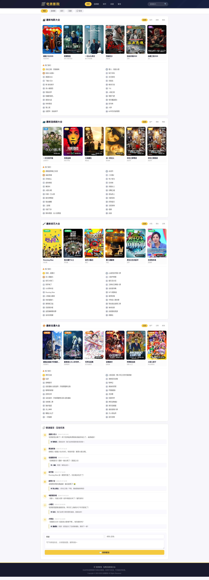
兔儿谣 (48, 107)
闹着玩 (111, 315)
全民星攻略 (112, 288)
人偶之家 (112, 92)
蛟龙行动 (112, 84)
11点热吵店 (49, 288)
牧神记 (111, 383)
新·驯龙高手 (50, 84)
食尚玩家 (112, 307)
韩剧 (163, 122)
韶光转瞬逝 (49, 198)
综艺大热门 (49, 281)
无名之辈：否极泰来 (52, 69)
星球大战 (49, 100)
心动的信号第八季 (115, 273)
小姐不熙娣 (112, 277)
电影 (88, 4)
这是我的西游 (113, 311)
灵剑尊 (111, 394)
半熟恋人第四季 (114, 300)
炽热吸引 (112, 202)
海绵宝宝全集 (113, 379)
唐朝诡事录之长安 (52, 171)
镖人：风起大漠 (114, 69)
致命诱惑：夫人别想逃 (53, 213)
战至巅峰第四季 (51, 311)
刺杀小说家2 (50, 73)
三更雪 (48, 205)
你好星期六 (49, 300)
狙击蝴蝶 (49, 202)
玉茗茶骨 (112, 205)
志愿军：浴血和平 (52, 111)
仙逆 (47, 379)
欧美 (163, 325)
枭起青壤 (49, 175)
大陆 (150, 223)
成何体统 (49, 183)
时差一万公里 (50, 194)
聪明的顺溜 (49, 390)
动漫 (112, 4)
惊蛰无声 (49, 92)
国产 (150, 122)
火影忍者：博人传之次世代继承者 (120, 375)
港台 (157, 223)
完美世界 (112, 398)
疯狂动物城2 (113, 402)
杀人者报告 (49, 88)
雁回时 (48, 186)
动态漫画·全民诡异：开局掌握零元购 (58, 386)
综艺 (104, 4)
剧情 (157, 20)
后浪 (110, 213)
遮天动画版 (112, 406)
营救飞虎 (112, 96)
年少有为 (112, 179)
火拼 (110, 107)
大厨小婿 (49, 190)
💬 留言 (79, 11)
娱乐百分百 (112, 281)
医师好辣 (112, 296)
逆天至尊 (112, 417)
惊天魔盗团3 (113, 100)
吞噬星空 (49, 383)
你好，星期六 (50, 273)
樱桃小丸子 (49, 413)
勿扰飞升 (49, 209)
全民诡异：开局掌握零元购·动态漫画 (58, 398)
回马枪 (111, 104)
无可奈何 (112, 77)
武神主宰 (49, 394)
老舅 (110, 209)
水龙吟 (111, 171)
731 (110, 88)
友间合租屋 (49, 315)
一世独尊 (49, 417)
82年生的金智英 (114, 111)
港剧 (157, 122)
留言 (119, 4)
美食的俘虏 (112, 386)
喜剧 (163, 20)
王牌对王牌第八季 (115, 284)
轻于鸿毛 (112, 73)
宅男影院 (50, 4)
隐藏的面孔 (49, 96)
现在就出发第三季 (115, 304)
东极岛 (111, 81)
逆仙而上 (112, 194)
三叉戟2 (111, 175)
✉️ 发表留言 (104, 552)
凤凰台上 (112, 186)
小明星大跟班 (50, 296)
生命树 (111, 183)
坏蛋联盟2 (112, 390)
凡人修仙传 (112, 413)
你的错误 (49, 104)
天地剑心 (49, 179)
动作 (150, 20)
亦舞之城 (112, 190)
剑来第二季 (49, 402)
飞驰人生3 (49, 81)
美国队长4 (49, 77)
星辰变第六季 (113, 409)
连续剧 (96, 4)
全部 (144, 20)
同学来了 (49, 284)
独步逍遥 (49, 406)
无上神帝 (49, 409)
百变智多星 (49, 307)
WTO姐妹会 (113, 292)
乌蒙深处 (112, 198)
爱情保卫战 (49, 304)
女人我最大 (49, 277)
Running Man (50, 292)
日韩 (163, 223)
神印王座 (49, 375)
